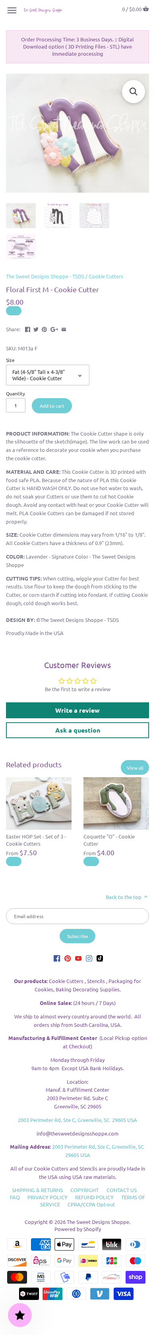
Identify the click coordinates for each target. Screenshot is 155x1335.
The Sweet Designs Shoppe (98, 1221)
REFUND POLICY (94, 1197)
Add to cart (52, 406)
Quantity (15, 393)
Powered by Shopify (77, 1229)
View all (135, 767)
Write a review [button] (77, 710)
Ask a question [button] (77, 730)
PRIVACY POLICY (47, 1197)
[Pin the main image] (44, 328)
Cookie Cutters (106, 276)
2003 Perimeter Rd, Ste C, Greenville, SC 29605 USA (77, 1119)
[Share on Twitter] (36, 328)
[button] (133, 91)
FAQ (15, 1197)
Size (10, 360)
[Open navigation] (12, 10)
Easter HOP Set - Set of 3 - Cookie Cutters (36, 840)
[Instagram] (89, 958)
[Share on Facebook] (27, 328)
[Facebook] (57, 958)
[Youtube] (78, 958)
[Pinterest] (67, 958)
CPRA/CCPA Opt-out (91, 1204)
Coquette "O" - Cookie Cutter (109, 840)
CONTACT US (122, 1189)
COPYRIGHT (84, 1189)
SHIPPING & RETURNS (37, 1189)
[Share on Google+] (54, 328)
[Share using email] (63, 328)
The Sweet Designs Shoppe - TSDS (45, 276)
